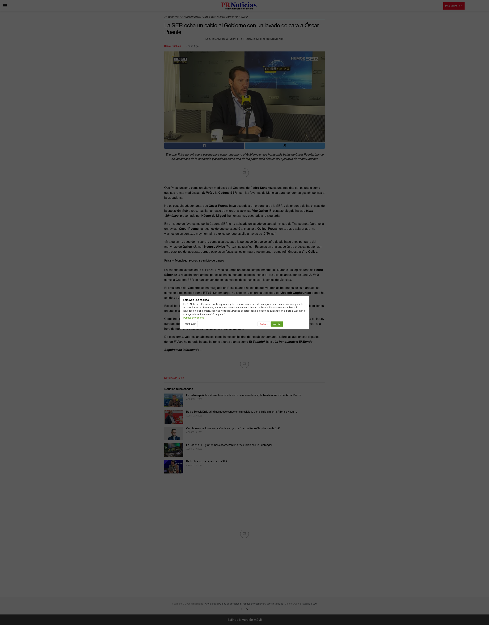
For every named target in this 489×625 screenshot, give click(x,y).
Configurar (190, 324)
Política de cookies (193, 317)
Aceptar (277, 324)
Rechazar (264, 324)
